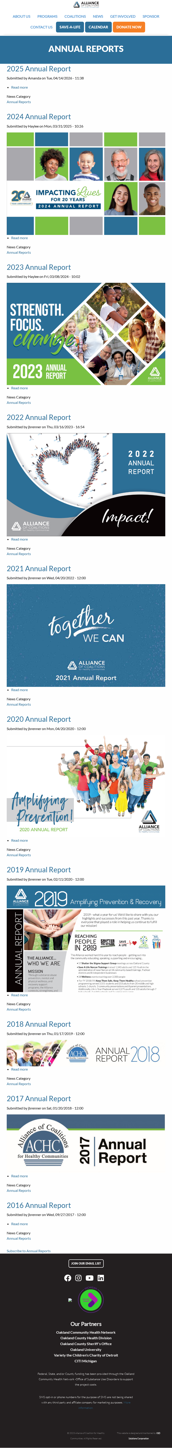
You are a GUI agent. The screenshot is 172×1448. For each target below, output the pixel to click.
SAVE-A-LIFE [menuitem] (70, 27)
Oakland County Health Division (86, 1338)
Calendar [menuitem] (98, 27)
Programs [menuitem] (47, 16)
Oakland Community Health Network (86, 1332)
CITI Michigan (86, 1361)
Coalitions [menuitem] (75, 16)
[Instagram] (79, 1278)
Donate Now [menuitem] (129, 27)
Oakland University (85, 1349)
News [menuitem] (98, 16)
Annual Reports (19, 102)
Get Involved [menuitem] (122, 16)
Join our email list (86, 1263)
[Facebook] (68, 1278)
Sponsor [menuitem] (151, 16)
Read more (19, 87)
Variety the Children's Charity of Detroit (86, 1355)
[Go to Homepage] (86, 4)
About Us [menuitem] (21, 16)
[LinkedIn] (102, 1278)
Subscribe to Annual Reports (29, 1251)
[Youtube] (90, 1278)
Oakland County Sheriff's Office (86, 1344)
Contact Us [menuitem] (41, 27)
